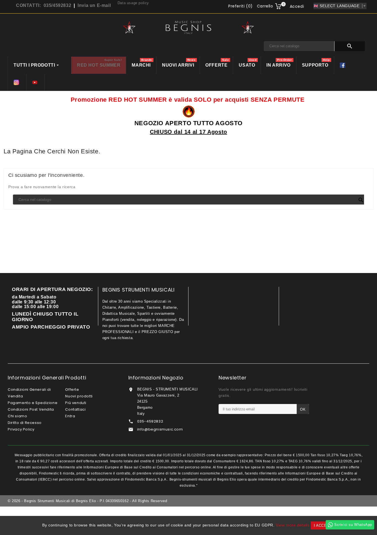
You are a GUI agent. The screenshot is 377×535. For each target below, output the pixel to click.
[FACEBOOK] (343, 65)
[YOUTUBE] (35, 82)
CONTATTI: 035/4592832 (43, 5)
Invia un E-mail (94, 5)
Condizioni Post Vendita (31, 409)
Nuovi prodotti (78, 396)
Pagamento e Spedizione (32, 402)
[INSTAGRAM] (17, 82)
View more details (292, 525)
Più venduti (75, 402)
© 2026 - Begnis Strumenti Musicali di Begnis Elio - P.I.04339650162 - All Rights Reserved (87, 501)
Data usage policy (133, 3)
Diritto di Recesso (25, 422)
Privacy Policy (21, 429)
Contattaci (75, 409)
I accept (323, 525)
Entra (70, 416)
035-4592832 (150, 421)
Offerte (72, 389)
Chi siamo (17, 416)
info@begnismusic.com (160, 429)
